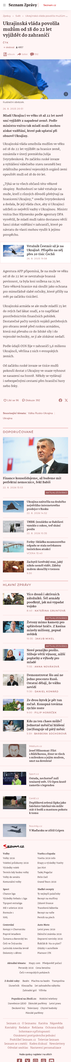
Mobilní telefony (48, 999)
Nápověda (56, 1023)
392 (36, 54)
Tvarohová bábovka (48, 908)
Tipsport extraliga (12, 903)
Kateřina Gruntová (50, 610)
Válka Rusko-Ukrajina (40, 413)
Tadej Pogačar (45, 872)
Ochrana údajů (54, 1027)
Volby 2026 (9, 858)
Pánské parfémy (34, 1013)
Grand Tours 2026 (47, 882)
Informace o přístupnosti (34, 1031)
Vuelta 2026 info (46, 858)
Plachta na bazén (40, 981)
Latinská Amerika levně (16, 948)
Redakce (24, 1027)
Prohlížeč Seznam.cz (23, 1040)
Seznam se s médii (15, 1044)
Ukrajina (7, 418)
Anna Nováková (47, 666)
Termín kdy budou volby (16, 872)
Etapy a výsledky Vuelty (50, 863)
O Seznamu (29, 1023)
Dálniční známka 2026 (50, 934)
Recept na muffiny (48, 899)
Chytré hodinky (49, 1008)
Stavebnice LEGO (17, 1004)
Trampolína (58, 981)
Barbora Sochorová (50, 733)
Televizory (32, 1008)
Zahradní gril (30, 990)
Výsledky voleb (11, 868)
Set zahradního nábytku (47, 986)
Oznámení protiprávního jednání (34, 1035)
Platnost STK (44, 953)
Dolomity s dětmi (12, 953)
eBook (11, 54)
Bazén (26, 981)
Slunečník (14, 986)
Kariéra (43, 1023)
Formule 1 (8, 913)
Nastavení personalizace (45, 1048)
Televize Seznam (48, 1040)
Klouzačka (26, 986)
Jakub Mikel (44, 638)
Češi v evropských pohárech (34, 973)
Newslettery (57, 1044)
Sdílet (25, 54)
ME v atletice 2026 (13, 908)
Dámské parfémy (37, 1004)
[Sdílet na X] (66, 400)
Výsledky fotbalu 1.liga (15, 899)
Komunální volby (12, 882)
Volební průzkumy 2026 (16, 863)
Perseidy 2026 (25, 968)
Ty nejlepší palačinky (49, 894)
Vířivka (42, 990)
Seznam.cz (49, 5)
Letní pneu (55, 1004)
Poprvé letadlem (12, 934)
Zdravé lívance (45, 903)
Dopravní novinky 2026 (50, 939)
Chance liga (9, 894)
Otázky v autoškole (48, 948)
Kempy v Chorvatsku (14, 929)
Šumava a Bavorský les (15, 939)
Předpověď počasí (52, 963)
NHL (5, 917)
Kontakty (11, 1027)
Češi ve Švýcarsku (12, 944)
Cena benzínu (43, 968)
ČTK (5, 42)
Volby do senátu (11, 877)
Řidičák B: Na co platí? (49, 944)
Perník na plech (46, 917)
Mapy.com (34, 963)
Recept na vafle (46, 913)
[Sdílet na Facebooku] (60, 400)
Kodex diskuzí (38, 1044)
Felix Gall (43, 877)
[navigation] (4, 5)
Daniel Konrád (47, 691)
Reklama (37, 1027)
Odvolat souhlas (18, 1048)
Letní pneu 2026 (46, 929)
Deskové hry (18, 1008)
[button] (35, 79)
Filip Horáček (46, 712)
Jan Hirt (42, 868)
